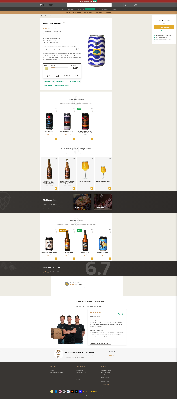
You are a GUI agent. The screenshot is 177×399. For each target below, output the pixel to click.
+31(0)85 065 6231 (79, 383)
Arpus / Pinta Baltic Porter (67, 131)
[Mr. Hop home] (47, 5)
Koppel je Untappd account (161, 41)
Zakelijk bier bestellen (106, 370)
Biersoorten (77, 12)
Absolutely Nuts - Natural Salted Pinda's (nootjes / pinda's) (67, 182)
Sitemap (102, 395)
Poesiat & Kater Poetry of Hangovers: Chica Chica (85, 132)
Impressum (53, 376)
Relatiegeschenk (105, 374)
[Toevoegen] (56, 139)
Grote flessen (88, 12)
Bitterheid (53, 65)
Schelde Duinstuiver (67, 252)
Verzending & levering (81, 372)
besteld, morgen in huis (163, 35)
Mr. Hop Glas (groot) (85, 181)
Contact (77, 376)
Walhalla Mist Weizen (103, 252)
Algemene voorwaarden (78, 395)
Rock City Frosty (49, 131)
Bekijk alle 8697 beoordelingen (100, 343)
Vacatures (52, 374)
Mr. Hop (52, 370)
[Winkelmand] (135, 5)
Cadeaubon (99, 12)
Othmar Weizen (85, 252)
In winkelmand (164, 27)
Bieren (70, 9)
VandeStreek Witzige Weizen (49, 252)
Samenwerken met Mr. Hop (56, 372)
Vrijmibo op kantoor (105, 372)
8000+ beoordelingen (161, 37)
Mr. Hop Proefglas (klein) (103, 181)
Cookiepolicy (95, 395)
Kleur (45, 65)
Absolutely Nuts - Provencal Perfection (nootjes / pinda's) (49, 182)
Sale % (114, 9)
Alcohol (46, 73)
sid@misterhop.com (105, 383)
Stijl (65, 73)
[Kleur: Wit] (46, 68)
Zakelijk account (105, 377)
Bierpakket (80, 9)
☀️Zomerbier (103, 9)
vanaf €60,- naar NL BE (164, 39)
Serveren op (73, 65)
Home (62, 9)
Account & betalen (80, 374)
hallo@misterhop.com (80, 381)
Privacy (88, 395)
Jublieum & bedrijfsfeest (106, 376)
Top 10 (68, 12)
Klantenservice (79, 370)
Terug (42, 16)
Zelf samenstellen (90, 9)
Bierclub (108, 12)
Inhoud (55, 73)
